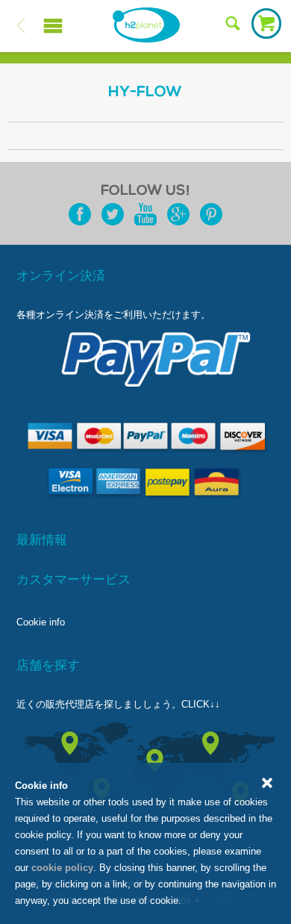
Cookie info (40, 622)
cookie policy (62, 867)
